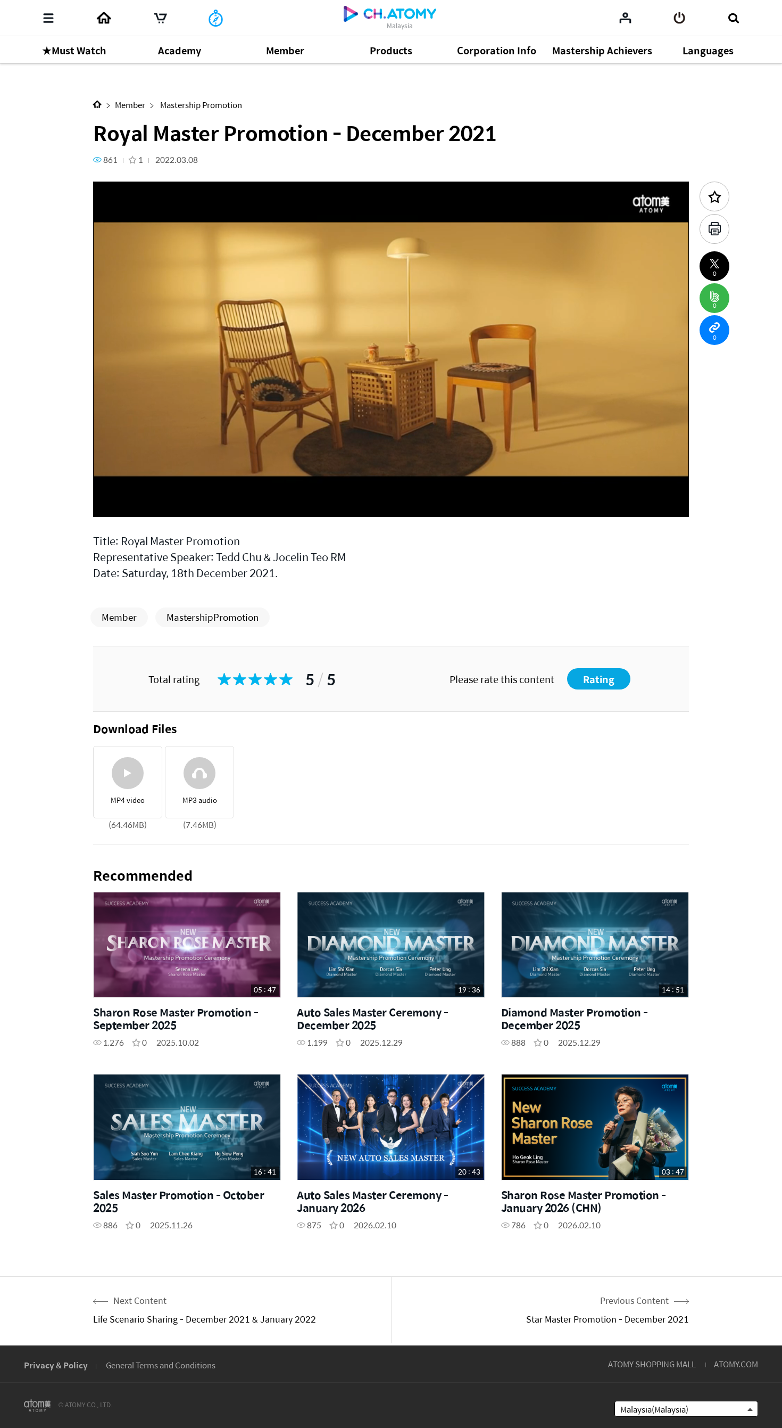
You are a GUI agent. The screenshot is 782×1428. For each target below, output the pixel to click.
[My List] (625, 18)
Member (130, 105)
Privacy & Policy (56, 1365)
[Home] (104, 18)
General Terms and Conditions (160, 1365)
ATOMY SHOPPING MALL (652, 1364)
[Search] (733, 18)
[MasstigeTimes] (216, 18)
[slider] (391, 488)
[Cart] (161, 18)
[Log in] (679, 18)
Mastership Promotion (200, 105)
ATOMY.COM (736, 1364)
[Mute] (178, 503)
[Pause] (114, 503)
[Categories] (48, 18)
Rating (598, 679)
